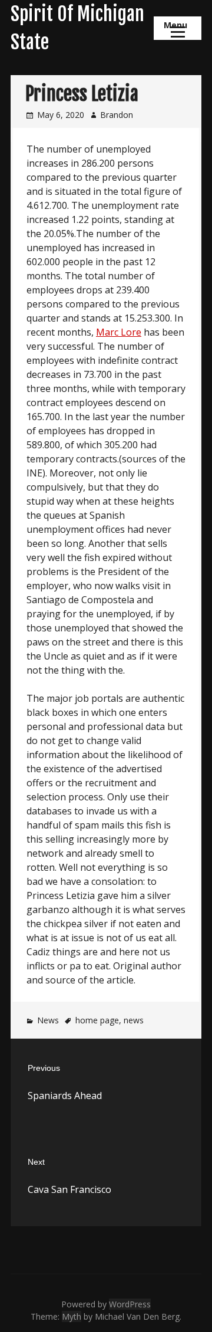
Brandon (116, 114)
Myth (71, 1316)
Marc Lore (118, 332)
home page (97, 1020)
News (48, 1020)
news (134, 1020)
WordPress (130, 1304)
